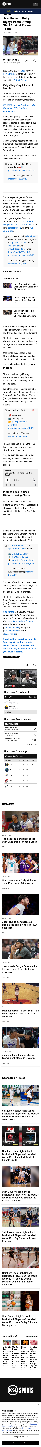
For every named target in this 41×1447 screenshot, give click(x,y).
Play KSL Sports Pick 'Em (24, 11)
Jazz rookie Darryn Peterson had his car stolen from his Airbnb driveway (20, 969)
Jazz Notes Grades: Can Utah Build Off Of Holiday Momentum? (26, 287)
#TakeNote (13, 425)
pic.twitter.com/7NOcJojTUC (21, 170)
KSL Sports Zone (24, 224)
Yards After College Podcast (20, 621)
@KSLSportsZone (16, 249)
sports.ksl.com (14, 228)
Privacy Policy (10, 1426)
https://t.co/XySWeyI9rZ (19, 252)
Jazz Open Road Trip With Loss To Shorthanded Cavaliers (25, 313)
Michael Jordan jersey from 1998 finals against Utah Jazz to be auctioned (20, 1013)
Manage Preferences (20, 1437)
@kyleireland (10, 634)
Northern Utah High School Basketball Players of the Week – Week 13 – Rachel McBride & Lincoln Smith (20, 1155)
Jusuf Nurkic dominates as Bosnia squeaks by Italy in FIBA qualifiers (19, 924)
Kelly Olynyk (8, 74)
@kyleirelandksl (11, 630)
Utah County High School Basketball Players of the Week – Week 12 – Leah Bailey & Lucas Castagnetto (20, 1321)
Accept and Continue (20, 1443)
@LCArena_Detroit (17, 548)
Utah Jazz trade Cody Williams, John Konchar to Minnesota (19, 882)
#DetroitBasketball (16, 545)
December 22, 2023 (17, 179)
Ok (38, 1404)
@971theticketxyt (19, 557)
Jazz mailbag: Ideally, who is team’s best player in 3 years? (18, 1056)
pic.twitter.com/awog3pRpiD (21, 255)
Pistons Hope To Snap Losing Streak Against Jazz (24, 300)
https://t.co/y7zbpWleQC (22, 560)
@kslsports (13, 246)
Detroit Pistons (20, 80)
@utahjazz (31, 236)
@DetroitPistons (19, 242)
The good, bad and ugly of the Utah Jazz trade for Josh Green (19, 840)
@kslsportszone (19, 421)
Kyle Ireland (8, 612)
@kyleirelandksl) (11, 627)
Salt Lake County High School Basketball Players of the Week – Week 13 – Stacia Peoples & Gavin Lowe (20, 1115)
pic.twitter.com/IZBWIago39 (21, 563)
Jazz (23, 71)
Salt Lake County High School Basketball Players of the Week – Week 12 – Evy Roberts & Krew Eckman (20, 1237)
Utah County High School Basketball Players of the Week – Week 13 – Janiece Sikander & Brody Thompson (20, 1196)
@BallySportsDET (20, 554)
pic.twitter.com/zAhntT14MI (21, 428)
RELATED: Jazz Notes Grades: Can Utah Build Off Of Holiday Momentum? (19, 108)
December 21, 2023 (17, 436)
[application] (20, 45)
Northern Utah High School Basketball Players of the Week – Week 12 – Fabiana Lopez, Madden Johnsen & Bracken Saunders (20, 1279)
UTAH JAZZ (7, 14)
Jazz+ (25, 221)
